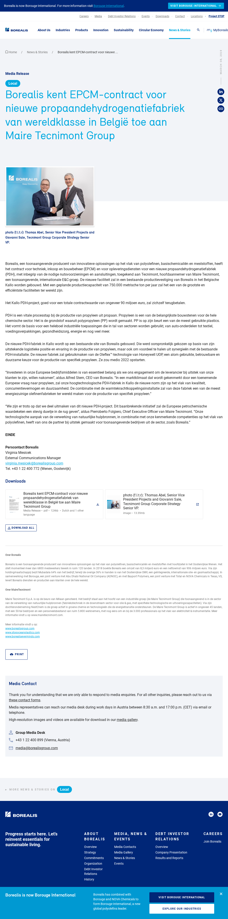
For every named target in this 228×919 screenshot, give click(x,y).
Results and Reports (169, 858)
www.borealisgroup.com (20, 628)
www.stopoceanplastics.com (22, 632)
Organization (93, 863)
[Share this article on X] (220, 100)
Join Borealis (212, 841)
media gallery (127, 720)
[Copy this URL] (220, 109)
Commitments (94, 858)
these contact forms (24, 700)
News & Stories (37, 52)
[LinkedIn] (211, 815)
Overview (90, 847)
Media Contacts (125, 847)
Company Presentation (171, 852)
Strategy (90, 852)
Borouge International (109, 6)
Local (12, 83)
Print (19, 654)
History (89, 879)
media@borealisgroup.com (37, 748)
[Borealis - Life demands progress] (15, 30)
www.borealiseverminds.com (22, 636)
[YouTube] (220, 815)
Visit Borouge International (182, 897)
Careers (213, 834)
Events (119, 863)
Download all (23, 527)
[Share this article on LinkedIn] (220, 92)
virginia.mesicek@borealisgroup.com (34, 463)
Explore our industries (182, 908)
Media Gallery (123, 852)
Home (13, 52)
